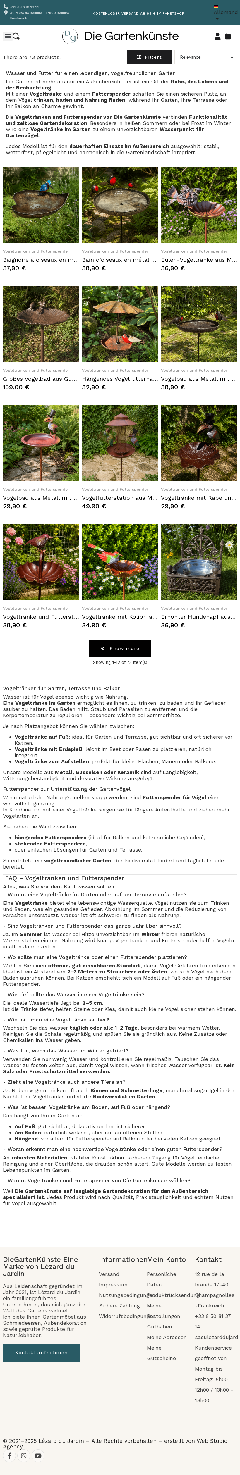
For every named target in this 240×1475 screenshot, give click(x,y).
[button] (16, 36)
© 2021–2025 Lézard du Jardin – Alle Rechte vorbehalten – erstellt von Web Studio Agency (115, 1444)
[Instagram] (23, 1455)
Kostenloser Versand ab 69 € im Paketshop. (139, 13)
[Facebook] (9, 1455)
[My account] (217, 36)
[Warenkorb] (229, 36)
